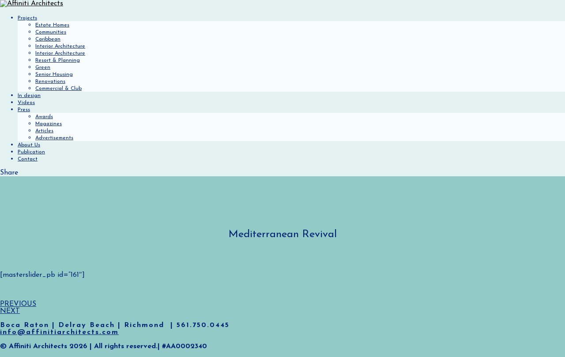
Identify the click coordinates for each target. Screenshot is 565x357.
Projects (27, 18)
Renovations (50, 81)
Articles (44, 131)
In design (29, 95)
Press (24, 109)
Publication (31, 152)
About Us (29, 145)
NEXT (10, 311)
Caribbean (47, 39)
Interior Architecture (60, 46)
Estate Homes (52, 25)
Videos (26, 102)
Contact (28, 159)
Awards (44, 116)
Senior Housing (54, 74)
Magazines (48, 123)
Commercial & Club (58, 88)
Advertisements (54, 138)
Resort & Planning (57, 60)
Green (42, 67)
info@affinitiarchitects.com (59, 332)
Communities (50, 32)
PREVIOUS (18, 304)
